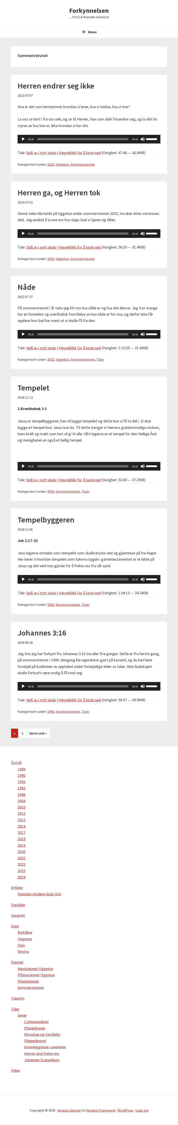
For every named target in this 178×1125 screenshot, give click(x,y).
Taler (100, 359)
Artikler (17, 887)
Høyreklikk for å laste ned (80, 152)
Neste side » (38, 733)
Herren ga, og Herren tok (59, 193)
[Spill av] (23, 139)
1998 (21, 794)
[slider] (152, 139)
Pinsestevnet (28, 981)
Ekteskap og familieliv (42, 1034)
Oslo (21, 945)
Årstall (16, 762)
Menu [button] (92, 32)
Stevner (17, 962)
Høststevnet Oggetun (35, 968)
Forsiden (18, 904)
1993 (21, 788)
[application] (89, 139)
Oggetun (62, 164)
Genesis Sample (69, 1110)
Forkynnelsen (89, 10)
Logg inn (141, 1110)
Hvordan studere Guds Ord (39, 893)
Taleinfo (18, 998)
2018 (21, 838)
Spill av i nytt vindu (41, 152)
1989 (21, 769)
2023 (50, 164)
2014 (21, 826)
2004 (21, 800)
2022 (50, 359)
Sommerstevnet (83, 164)
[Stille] (142, 139)
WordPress (125, 1110)
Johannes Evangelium (41, 1059)
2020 (21, 851)
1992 (50, 491)
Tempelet (33, 388)
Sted (15, 926)
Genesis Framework (100, 1110)
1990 (50, 711)
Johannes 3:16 (42, 633)
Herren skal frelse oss (41, 1053)
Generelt (18, 915)
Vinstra (23, 951)
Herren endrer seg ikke (56, 86)
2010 (21, 807)
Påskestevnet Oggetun (36, 974)
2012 (21, 813)
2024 (21, 877)
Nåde (26, 287)
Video (15, 1070)
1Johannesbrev (36, 1021)
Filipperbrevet (35, 1040)
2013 (21, 819)
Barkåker (25, 932)
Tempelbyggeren (46, 520)
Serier (22, 1015)
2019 (21, 845)
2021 (21, 857)
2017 (21, 832)
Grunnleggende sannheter (45, 1046)
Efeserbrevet (34, 1028)
